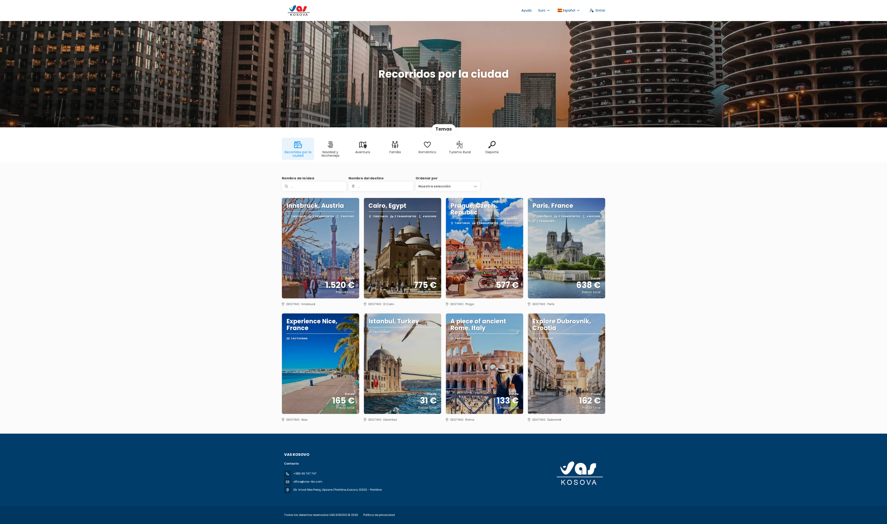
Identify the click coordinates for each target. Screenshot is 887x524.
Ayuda (526, 10)
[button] (448, 186)
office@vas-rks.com (307, 482)
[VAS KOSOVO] (579, 473)
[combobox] (381, 186)
